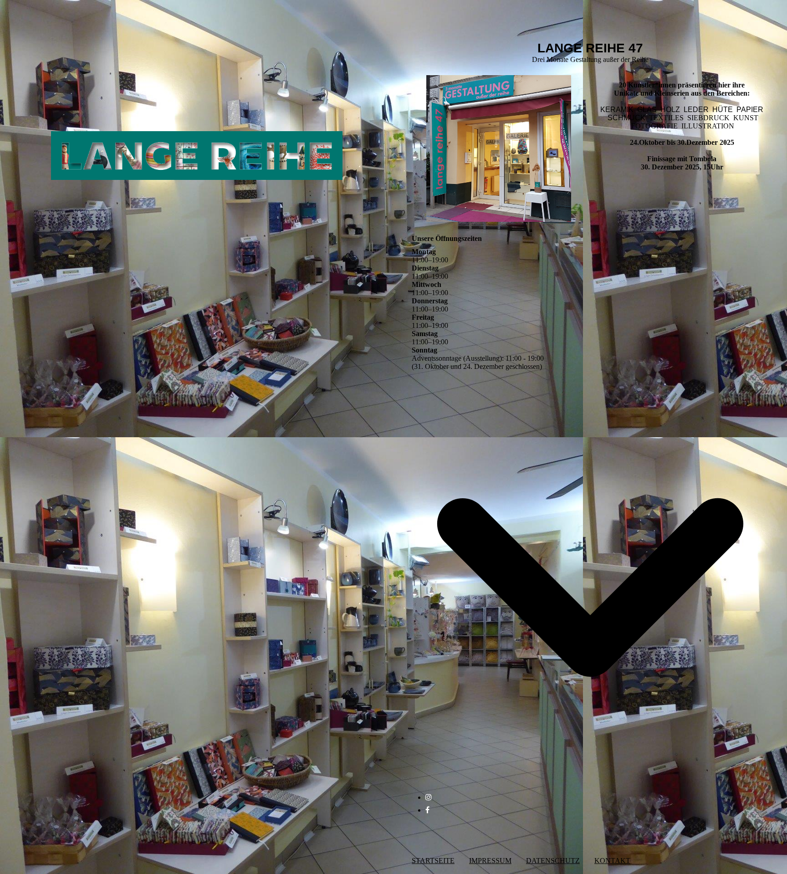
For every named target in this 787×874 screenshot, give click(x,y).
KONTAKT (612, 860)
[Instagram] (428, 797)
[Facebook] (427, 810)
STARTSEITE (433, 860)
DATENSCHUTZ (553, 860)
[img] (196, 139)
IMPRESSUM (490, 860)
